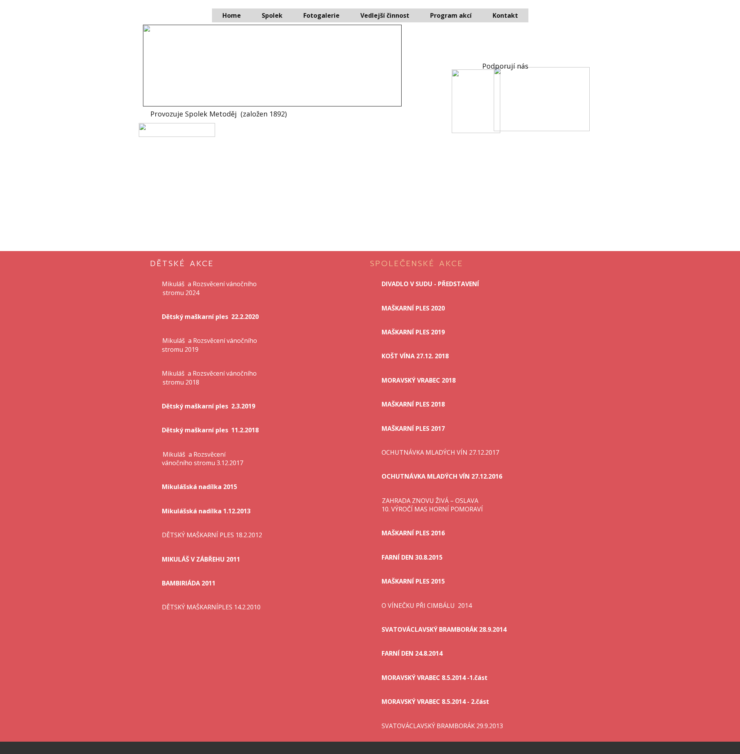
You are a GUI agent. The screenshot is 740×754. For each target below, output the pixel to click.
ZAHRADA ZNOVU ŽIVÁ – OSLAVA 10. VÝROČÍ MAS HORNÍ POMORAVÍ (432, 504)
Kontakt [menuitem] (505, 15)
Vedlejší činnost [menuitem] (384, 15)
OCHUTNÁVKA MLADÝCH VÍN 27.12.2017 (440, 452)
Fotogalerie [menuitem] (321, 15)
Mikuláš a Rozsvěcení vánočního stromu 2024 (210, 288)
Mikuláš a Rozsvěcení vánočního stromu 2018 (210, 377)
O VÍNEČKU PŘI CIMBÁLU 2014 (427, 605)
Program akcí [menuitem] (451, 15)
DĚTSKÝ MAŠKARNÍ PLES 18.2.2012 (212, 535)
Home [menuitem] (231, 15)
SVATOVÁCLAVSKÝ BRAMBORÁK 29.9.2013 (442, 726)
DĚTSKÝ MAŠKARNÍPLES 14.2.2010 (211, 607)
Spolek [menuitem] (272, 15)
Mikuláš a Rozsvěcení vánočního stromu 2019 (210, 344)
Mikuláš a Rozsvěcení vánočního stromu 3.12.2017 (202, 458)
